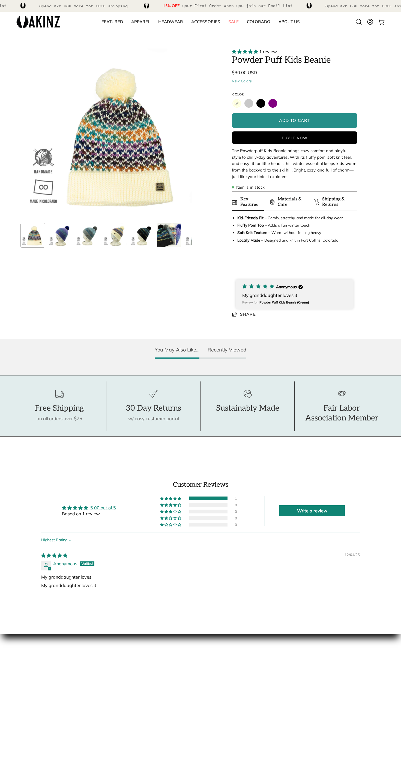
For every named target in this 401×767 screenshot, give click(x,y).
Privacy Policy (220, 709)
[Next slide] (350, 264)
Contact (214, 662)
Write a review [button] (312, 510)
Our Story (26, 662)
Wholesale (27, 690)
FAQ (210, 671)
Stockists (25, 681)
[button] (258, 22)
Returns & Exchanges (228, 690)
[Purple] (272, 103)
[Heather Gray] (248, 103)
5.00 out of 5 (103, 507)
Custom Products (224, 681)
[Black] (260, 103)
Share (248, 314)
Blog (21, 699)
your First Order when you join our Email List (228, 5)
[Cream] (236, 103)
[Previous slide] (238, 264)
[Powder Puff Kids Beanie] (32, 235)
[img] (54, 555)
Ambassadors (31, 671)
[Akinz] (38, 22)
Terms (212, 699)
